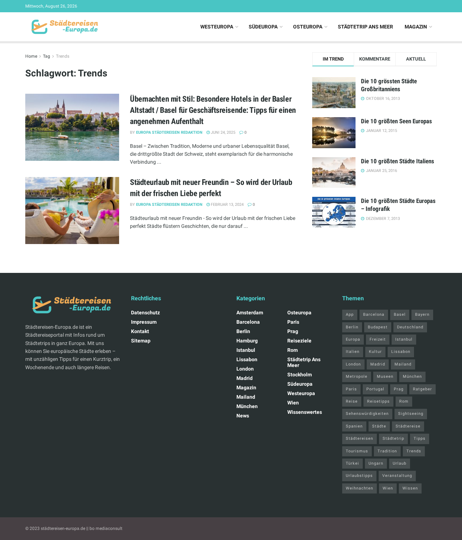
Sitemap (141, 341)
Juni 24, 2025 (222, 132)
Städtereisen (359, 438)
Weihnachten (359, 488)
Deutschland (410, 327)
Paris (293, 322)
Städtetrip (393, 438)
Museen (385, 376)
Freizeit (378, 339)
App (350, 314)
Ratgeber (422, 389)
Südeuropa (263, 27)
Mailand (245, 397)
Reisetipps (378, 401)
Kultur (375, 351)
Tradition (387, 451)
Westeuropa (216, 27)
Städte (379, 426)
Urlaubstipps (359, 475)
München (247, 406)
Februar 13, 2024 (227, 204)
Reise (352, 401)
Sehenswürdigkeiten (367, 413)
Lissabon (246, 359)
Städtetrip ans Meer (365, 27)
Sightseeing (410, 413)
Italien (352, 351)
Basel (400, 314)
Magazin (416, 27)
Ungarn (376, 463)
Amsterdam (249, 312)
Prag (292, 331)
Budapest (378, 327)
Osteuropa (307, 27)
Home (31, 56)
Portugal (375, 389)
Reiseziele (299, 341)
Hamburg (247, 341)
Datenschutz (145, 312)
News (242, 416)
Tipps (420, 438)
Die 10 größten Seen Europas (396, 121)
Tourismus (357, 451)
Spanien (354, 426)
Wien (293, 403)
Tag (46, 56)
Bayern (422, 314)
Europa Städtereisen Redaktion (169, 132)
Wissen (410, 488)
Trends (62, 56)
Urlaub (399, 463)
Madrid (244, 378)
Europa (353, 339)
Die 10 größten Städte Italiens (397, 161)
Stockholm (299, 374)
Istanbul (245, 350)
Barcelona (248, 322)
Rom (292, 350)
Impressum (144, 322)
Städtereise (408, 426)
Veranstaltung (397, 475)
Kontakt (140, 331)
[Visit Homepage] (63, 27)
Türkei (352, 463)
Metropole (356, 376)
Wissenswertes (304, 412)
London (245, 369)
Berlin (243, 331)
